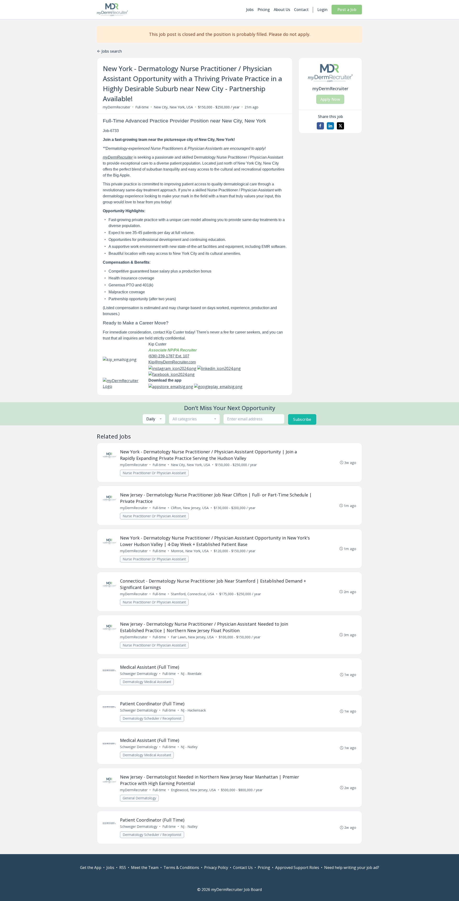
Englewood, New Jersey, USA (193, 790)
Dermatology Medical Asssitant (147, 681)
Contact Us (243, 867)
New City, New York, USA (173, 107)
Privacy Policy (216, 867)
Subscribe (302, 419)
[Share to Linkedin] (330, 125)
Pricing (263, 9)
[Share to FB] (320, 125)
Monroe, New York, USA (190, 551)
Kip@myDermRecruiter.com (172, 362)
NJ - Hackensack (193, 710)
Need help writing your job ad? (351, 867)
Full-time (142, 107)
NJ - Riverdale (191, 673)
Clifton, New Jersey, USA (190, 508)
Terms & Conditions (181, 867)
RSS (122, 867)
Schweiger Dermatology (138, 673)
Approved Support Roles (297, 867)
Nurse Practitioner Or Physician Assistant (154, 473)
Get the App (90, 867)
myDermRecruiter (116, 107)
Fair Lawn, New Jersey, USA (192, 637)
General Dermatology (139, 798)
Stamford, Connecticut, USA (192, 594)
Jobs (250, 9)
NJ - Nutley (189, 747)
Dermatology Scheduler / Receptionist (152, 718)
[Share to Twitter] (340, 125)
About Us (282, 9)
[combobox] (154, 419)
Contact (301, 9)
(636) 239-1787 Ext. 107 (168, 356)
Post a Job (346, 9)
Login (322, 9)
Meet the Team (144, 867)
